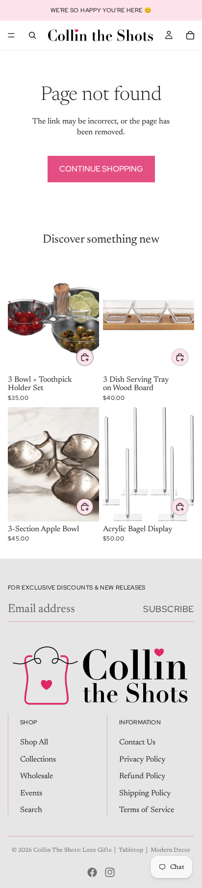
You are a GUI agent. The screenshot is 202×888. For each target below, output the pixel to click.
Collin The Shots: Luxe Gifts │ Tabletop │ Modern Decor (111, 850)
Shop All (34, 742)
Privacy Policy (142, 760)
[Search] (32, 35)
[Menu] (11, 35)
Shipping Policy (145, 793)
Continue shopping (101, 169)
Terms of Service (146, 810)
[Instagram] (110, 872)
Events (31, 793)
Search (31, 810)
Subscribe (168, 609)
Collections (38, 760)
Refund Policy (142, 776)
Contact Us (137, 742)
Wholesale (36, 776)
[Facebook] (92, 872)
